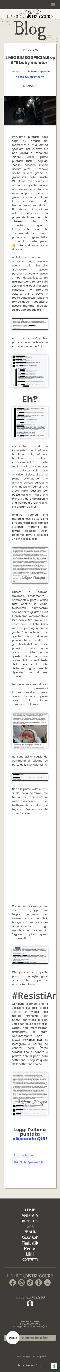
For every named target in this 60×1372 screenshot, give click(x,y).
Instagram (19, 1044)
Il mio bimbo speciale (37, 71)
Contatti (30, 1259)
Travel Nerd (30, 1243)
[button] (52, 4)
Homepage (30, 1210)
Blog (30, 1226)
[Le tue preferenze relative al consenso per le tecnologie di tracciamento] (54, 1366)
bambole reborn (23, 1155)
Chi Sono (30, 1215)
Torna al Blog (29, 50)
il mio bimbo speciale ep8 (28, 1162)
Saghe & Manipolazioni (30, 76)
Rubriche (30, 1221)
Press (30, 1248)
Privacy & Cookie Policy (30, 1365)
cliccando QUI (29, 1139)
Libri (30, 1254)
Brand (30, 1232)
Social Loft (30, 1237)
